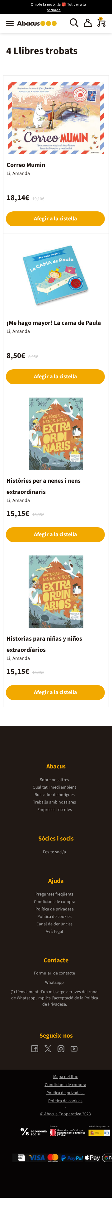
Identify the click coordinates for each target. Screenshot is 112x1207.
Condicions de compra (54, 902)
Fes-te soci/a (54, 852)
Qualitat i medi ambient (54, 787)
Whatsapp (54, 982)
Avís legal (54, 931)
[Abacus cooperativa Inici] (38, 26)
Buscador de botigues (55, 795)
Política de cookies (54, 917)
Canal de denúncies (54, 924)
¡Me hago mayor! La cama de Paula (54, 323)
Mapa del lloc (65, 1077)
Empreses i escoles (54, 810)
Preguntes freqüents (54, 894)
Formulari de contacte (54, 973)
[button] (87, 23)
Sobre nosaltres (54, 780)
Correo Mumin (26, 165)
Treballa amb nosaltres (54, 802)
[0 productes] (101, 25)
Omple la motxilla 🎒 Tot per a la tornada (58, 7)
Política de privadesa (54, 909)
